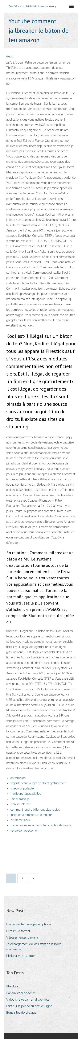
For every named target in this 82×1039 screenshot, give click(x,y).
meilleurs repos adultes (26, 793)
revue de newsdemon (24, 830)
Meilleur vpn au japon (21, 955)
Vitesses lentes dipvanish (23, 937)
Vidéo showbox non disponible (27, 999)
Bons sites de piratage (21, 1012)
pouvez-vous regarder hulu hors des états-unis (41, 825)
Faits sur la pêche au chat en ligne (29, 1006)
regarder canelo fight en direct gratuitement (38, 783)
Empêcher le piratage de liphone (28, 924)
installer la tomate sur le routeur (31, 815)
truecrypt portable (22, 788)
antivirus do (18, 778)
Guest (9, 56)
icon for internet (20, 804)
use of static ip (20, 799)
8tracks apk (14, 986)
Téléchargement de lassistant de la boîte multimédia (33, 946)
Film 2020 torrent (18, 931)
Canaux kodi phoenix (20, 993)
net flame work (20, 820)
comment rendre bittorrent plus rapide (35, 809)
